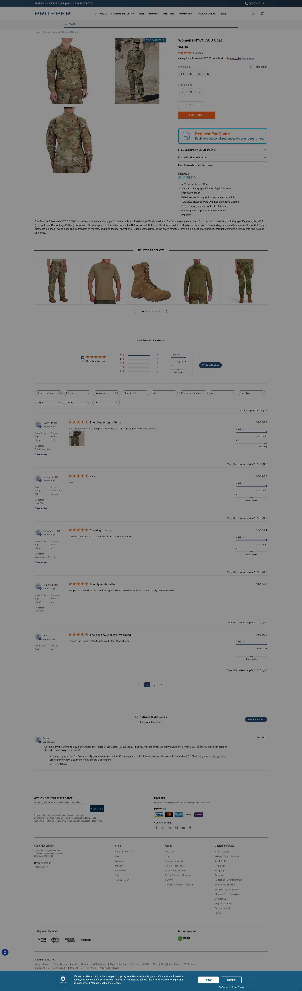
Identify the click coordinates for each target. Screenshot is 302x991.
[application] (151, 981)
